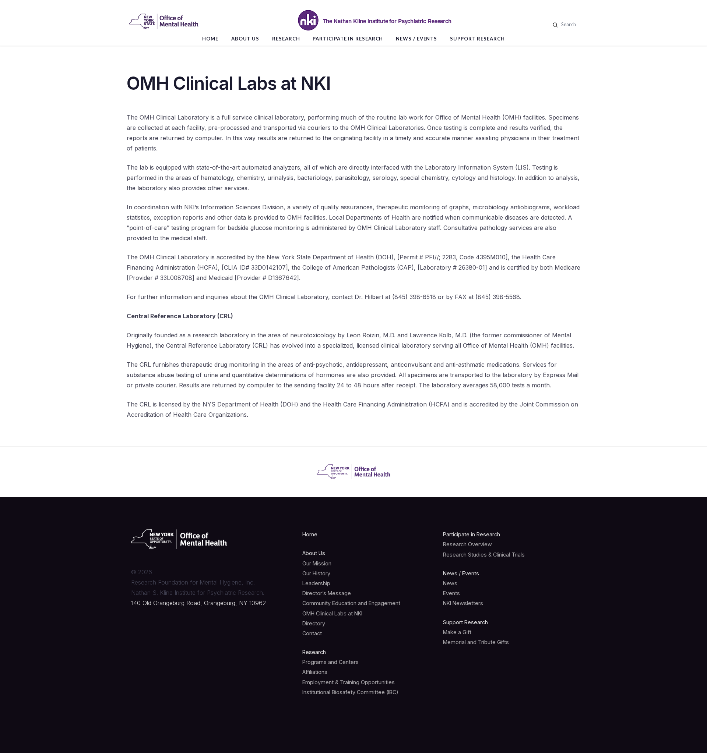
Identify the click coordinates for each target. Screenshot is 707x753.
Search (568, 24)
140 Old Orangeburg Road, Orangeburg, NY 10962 (198, 603)
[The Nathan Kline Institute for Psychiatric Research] (164, 21)
